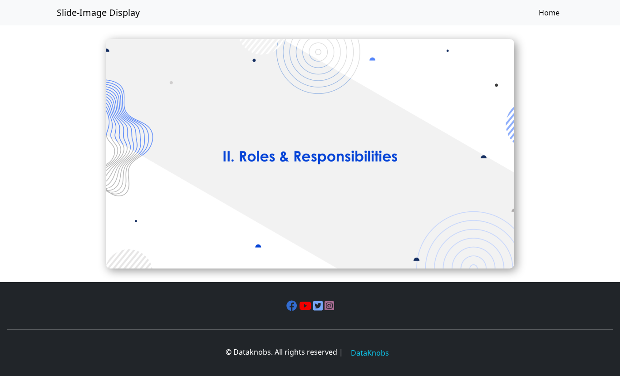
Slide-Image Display (98, 12)
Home (549, 13)
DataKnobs (370, 353)
